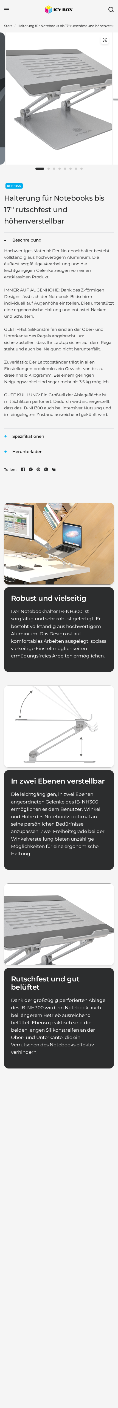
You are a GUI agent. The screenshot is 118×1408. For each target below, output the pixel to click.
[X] (30, 469)
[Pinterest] (38, 469)
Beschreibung (26, 240)
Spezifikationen (28, 436)
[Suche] (110, 9)
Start (8, 26)
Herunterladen (27, 451)
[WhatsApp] (46, 469)
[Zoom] (104, 40)
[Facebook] (23, 469)
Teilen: (10, 469)
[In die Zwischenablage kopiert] (53, 469)
